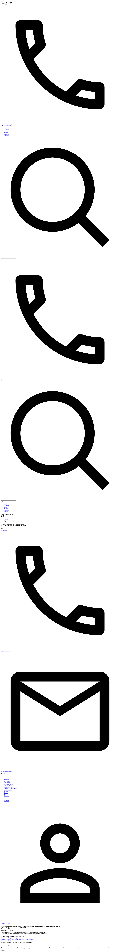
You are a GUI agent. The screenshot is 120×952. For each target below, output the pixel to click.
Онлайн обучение (9, 785)
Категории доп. (8, 784)
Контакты (6, 135)
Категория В (7, 782)
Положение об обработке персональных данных (14, 938)
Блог (5, 794)
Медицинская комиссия (10, 788)
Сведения (6, 129)
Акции (6, 132)
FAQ (5, 797)
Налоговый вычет (9, 787)
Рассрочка (7, 779)
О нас (5, 128)
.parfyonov (21, 945)
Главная (6, 519)
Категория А (7, 781)
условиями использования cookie (100, 947)
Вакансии (6, 801)
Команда (6, 134)
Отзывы (6, 793)
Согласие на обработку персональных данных (13, 940)
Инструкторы (8, 790)
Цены (5, 131)
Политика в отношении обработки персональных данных (17, 939)
